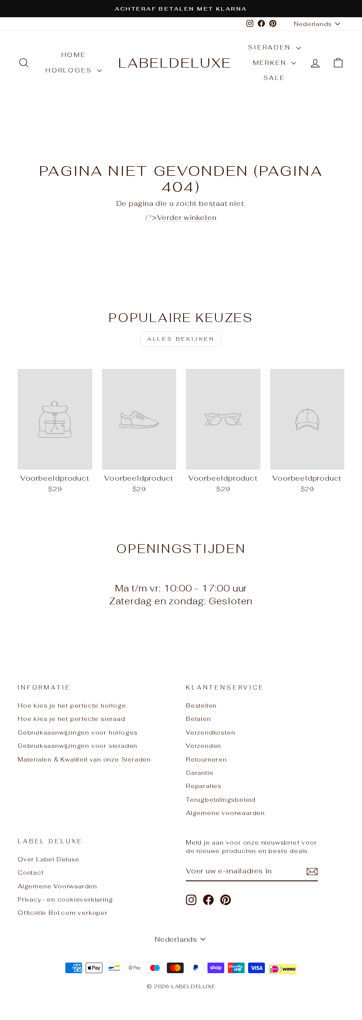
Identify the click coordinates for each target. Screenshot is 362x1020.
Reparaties (204, 786)
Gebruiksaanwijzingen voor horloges (78, 732)
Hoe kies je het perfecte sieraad (71, 719)
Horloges (70, 70)
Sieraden (271, 47)
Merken (271, 63)
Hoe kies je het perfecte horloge (72, 705)
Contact (31, 872)
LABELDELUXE (175, 63)
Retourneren (206, 759)
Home (73, 55)
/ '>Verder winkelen (180, 217)
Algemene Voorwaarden (57, 886)
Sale (274, 78)
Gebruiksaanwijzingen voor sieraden (77, 746)
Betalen (198, 719)
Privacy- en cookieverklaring (65, 899)
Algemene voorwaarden (225, 813)
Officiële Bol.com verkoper (63, 913)
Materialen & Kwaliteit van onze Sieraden (84, 759)
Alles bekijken (181, 338)
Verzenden (203, 746)
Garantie (199, 773)
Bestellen (201, 705)
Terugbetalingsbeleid (221, 800)
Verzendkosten (210, 732)
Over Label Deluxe (48, 859)
